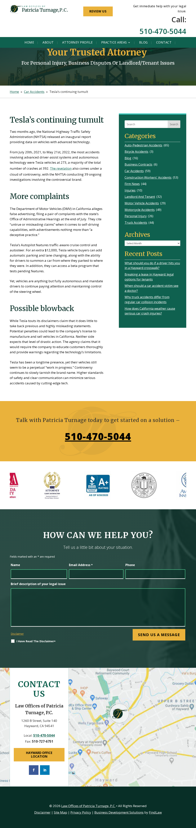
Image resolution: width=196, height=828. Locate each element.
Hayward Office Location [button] (39, 755)
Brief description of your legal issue (38, 584)
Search (174, 124)
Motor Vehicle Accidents (142, 203)
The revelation (61, 168)
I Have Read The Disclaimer (36, 641)
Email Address (81, 565)
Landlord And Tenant (140, 197)
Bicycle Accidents (136, 151)
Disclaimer (17, 634)
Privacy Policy (80, 812)
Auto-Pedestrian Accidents (143, 145)
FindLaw (155, 812)
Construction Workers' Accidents (148, 177)
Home (29, 42)
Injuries (130, 190)
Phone (130, 565)
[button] (192, 800)
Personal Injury (136, 216)
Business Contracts (138, 164)
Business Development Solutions (119, 812)
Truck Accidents (136, 222)
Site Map (60, 812)
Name (15, 565)
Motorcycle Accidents (140, 210)
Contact (164, 42)
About (48, 42)
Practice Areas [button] (114, 42)
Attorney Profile (77, 42)
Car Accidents (134, 171)
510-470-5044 (163, 31)
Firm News (132, 184)
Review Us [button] (98, 11)
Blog (143, 42)
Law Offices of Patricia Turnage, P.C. (88, 806)
